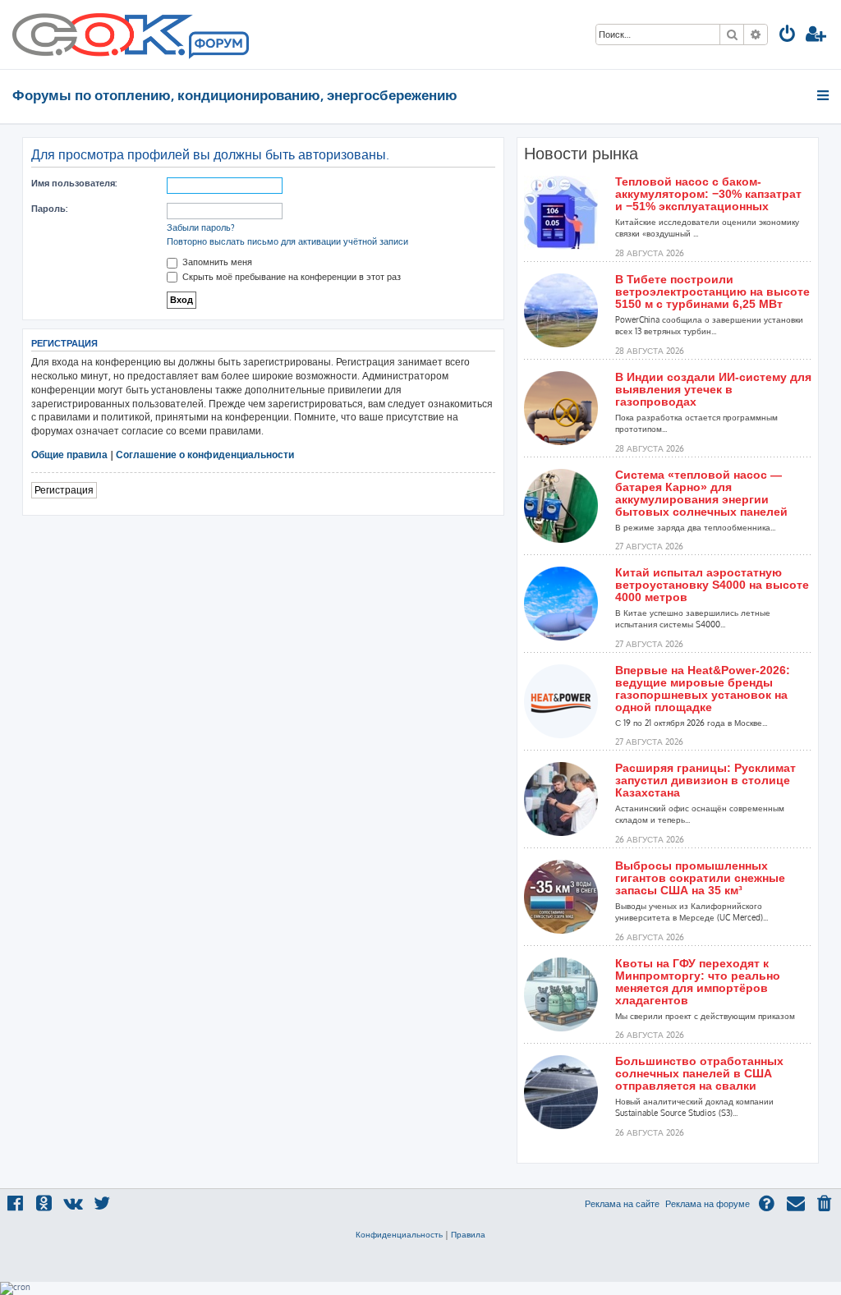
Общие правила (69, 454)
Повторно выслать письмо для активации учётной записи (287, 241)
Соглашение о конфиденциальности (205, 454)
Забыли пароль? (201, 227)
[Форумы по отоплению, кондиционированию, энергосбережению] (217, 46)
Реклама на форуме (707, 1204)
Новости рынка (581, 154)
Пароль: (49, 208)
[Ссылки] (824, 95)
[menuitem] (787, 36)
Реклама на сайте (622, 1204)
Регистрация (64, 490)
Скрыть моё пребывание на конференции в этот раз (290, 276)
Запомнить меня (216, 262)
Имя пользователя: (74, 183)
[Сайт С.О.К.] (130, 34)
